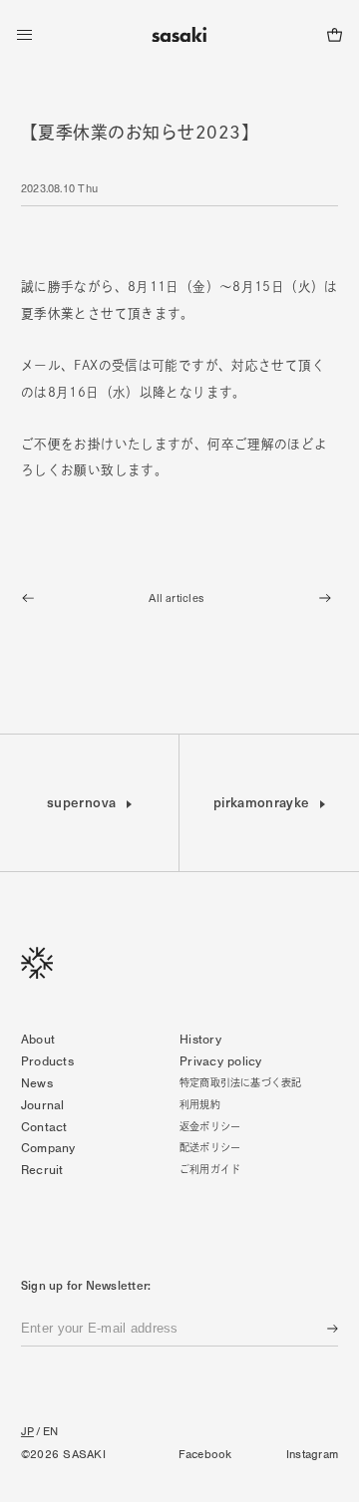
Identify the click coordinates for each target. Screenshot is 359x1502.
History (200, 1039)
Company (48, 1147)
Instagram (312, 1454)
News (37, 1082)
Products (47, 1060)
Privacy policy (221, 1060)
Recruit (42, 1169)
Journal (43, 1104)
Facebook (205, 1454)
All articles (176, 597)
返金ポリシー (210, 1126)
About (38, 1039)
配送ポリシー (210, 1147)
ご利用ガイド (210, 1169)
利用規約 (200, 1104)
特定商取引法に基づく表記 (240, 1082)
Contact (44, 1126)
